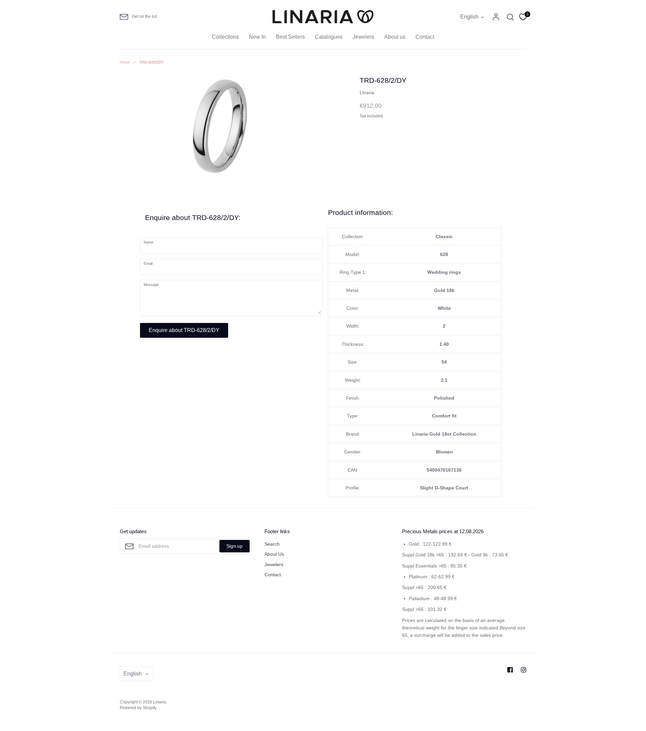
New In (257, 37)
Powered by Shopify (138, 707)
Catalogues (329, 37)
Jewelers (363, 37)
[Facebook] (510, 670)
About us (394, 37)
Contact (425, 37)
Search (272, 544)
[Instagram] (523, 670)
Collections (225, 37)
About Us (274, 554)
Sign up (234, 546)
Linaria (367, 92)
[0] (522, 16)
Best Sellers (290, 37)
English (469, 17)
